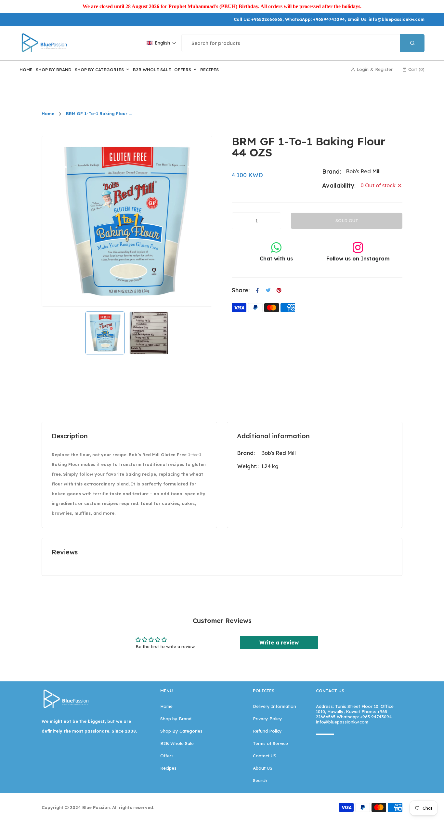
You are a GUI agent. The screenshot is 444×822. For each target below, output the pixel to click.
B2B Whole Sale (177, 743)
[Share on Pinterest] (279, 290)
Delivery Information (274, 706)
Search (260, 780)
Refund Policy (267, 731)
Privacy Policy (267, 718)
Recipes (168, 768)
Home (48, 114)
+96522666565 (266, 19)
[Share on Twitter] (268, 290)
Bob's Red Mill (278, 453)
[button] (161, 42)
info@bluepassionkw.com (396, 19)
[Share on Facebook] (257, 290)
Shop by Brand (175, 718)
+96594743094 (329, 19)
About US (262, 768)
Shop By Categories (181, 731)
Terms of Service (270, 743)
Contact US (264, 755)
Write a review (279, 642)
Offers (167, 755)
